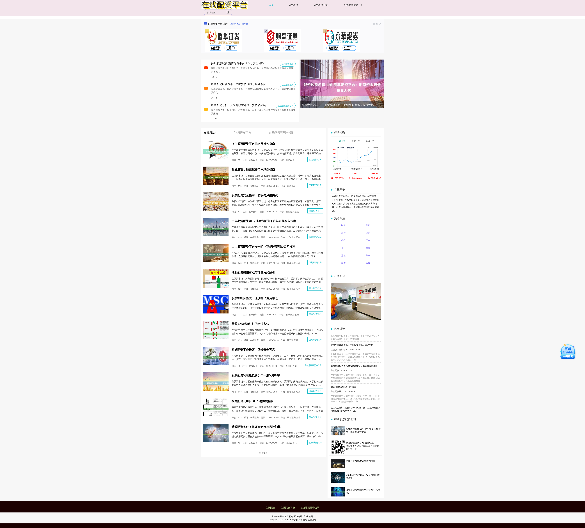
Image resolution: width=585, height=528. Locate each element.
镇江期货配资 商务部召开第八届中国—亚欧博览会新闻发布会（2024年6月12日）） (355, 398)
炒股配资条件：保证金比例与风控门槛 (256, 427)
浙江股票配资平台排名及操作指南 (253, 144)
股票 (368, 232)
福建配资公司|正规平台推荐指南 (252, 401)
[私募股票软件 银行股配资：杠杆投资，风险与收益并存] (338, 430)
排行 (343, 232)
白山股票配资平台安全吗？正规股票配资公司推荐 (263, 247)
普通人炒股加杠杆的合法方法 (250, 324)
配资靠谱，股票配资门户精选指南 (253, 169)
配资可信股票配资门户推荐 (343, 375)
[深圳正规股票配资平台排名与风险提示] (338, 491)
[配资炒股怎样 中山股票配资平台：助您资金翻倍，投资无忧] (342, 87)
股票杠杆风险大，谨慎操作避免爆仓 (255, 298)
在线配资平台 (321, 5)
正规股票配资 (288, 84)
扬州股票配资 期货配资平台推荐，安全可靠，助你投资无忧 (247, 63)
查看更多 (263, 452)
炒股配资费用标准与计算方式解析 (253, 272)
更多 (376, 24)
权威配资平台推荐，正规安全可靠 (253, 349)
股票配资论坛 (315, 236)
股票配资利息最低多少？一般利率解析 (256, 375)
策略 (368, 255)
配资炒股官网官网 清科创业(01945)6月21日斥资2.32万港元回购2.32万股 (362, 446)
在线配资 (294, 5)
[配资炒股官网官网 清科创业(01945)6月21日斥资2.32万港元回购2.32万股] (338, 447)
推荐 (368, 247)
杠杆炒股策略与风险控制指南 (360, 461)
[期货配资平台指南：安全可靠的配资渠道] (338, 477)
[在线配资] (224, 4)
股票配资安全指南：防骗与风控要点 (255, 195)
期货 (343, 262)
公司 (368, 224)
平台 (368, 240)
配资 (343, 224)
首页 (271, 5)
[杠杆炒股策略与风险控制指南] (338, 463)
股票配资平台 (315, 210)
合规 (368, 262)
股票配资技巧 (315, 313)
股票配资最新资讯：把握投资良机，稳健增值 (238, 84)
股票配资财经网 (299, 519)
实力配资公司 (315, 159)
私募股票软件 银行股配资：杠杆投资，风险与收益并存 (363, 430)
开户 (343, 247)
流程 (343, 255)
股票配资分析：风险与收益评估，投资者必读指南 (241, 105)
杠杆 (343, 240)
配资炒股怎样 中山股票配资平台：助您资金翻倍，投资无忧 (338, 105)
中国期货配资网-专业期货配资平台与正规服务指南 (264, 221)
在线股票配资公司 (353, 5)
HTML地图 (308, 516)
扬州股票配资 (288, 63)
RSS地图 (297, 516)
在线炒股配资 (315, 442)
